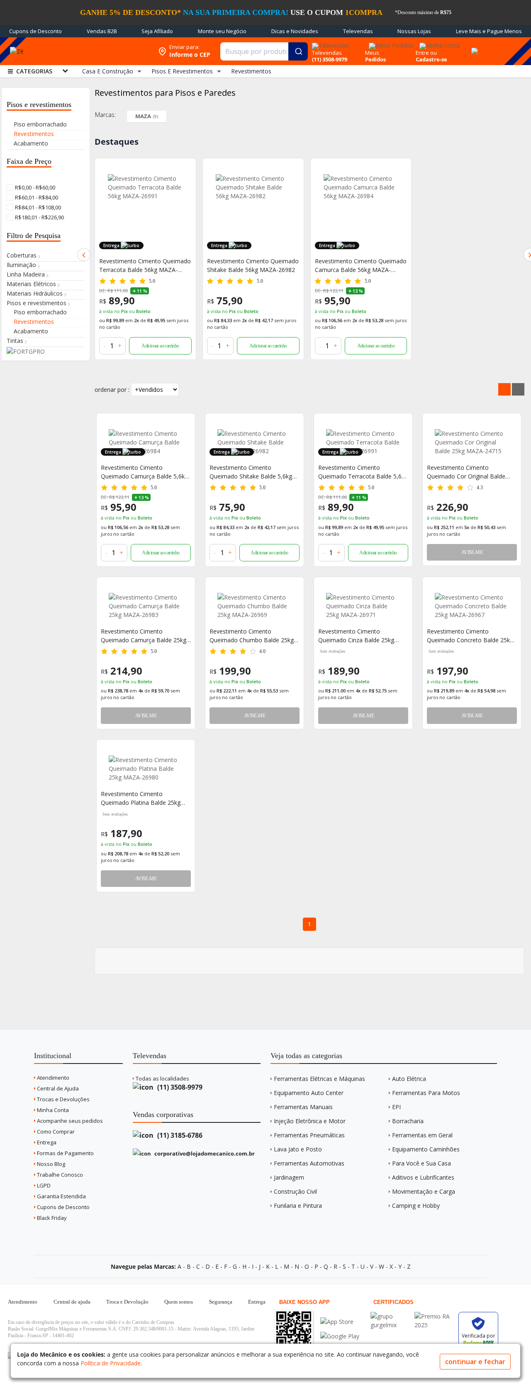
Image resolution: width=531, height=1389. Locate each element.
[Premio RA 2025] (434, 1316)
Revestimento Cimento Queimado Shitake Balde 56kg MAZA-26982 (253, 265)
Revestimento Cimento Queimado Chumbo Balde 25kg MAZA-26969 (251, 635)
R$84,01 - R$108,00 (37, 207)
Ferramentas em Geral (422, 1135)
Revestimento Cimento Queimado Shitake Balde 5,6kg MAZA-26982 (250, 472)
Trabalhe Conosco (59, 1174)
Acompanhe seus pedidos (69, 1120)
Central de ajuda (72, 1302)
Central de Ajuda (57, 1088)
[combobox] (264, 51)
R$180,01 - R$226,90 (39, 217)
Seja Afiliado (157, 31)
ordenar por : (112, 389)
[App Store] (339, 1321)
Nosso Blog (50, 1164)
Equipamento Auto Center (308, 1093)
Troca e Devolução (127, 1302)
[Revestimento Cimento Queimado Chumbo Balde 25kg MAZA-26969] (254, 606)
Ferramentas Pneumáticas (309, 1135)
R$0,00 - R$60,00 (34, 187)
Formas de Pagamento (65, 1153)
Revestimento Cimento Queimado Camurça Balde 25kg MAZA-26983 (143, 635)
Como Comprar (55, 1131)
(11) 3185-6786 (179, 1135)
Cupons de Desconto (35, 31)
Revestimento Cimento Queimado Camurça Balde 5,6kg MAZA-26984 (144, 472)
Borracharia (408, 1121)
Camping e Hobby (416, 1205)
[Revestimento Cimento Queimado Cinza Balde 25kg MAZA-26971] (363, 606)
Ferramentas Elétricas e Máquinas (319, 1079)
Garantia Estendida (61, 1196)
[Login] (438, 43)
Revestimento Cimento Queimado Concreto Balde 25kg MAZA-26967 (470, 635)
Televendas (358, 31)
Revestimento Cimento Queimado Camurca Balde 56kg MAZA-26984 (361, 265)
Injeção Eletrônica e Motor (310, 1121)
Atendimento (52, 1077)
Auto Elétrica (409, 1079)
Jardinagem (289, 1177)
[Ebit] (390, 1316)
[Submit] (298, 51)
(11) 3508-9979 (179, 1087)
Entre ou (426, 52)
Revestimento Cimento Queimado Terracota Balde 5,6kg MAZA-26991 (363, 472)
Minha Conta (52, 1110)
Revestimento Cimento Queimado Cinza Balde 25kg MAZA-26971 (356, 635)
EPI (396, 1107)
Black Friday (51, 1217)
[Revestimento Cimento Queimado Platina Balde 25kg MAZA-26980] (146, 768)
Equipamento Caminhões (426, 1149)
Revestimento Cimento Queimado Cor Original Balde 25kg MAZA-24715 (466, 472)
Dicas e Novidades (294, 31)
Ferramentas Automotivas (309, 1163)
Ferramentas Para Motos (426, 1093)
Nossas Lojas (414, 31)
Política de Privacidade (110, 1363)
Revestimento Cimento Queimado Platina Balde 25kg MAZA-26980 (140, 798)
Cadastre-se (431, 59)
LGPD (43, 1185)
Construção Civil (295, 1191)
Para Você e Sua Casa (421, 1163)
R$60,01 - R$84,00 (36, 197)
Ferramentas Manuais (303, 1107)
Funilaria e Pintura (298, 1205)
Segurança (220, 1302)
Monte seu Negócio (222, 31)
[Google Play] (339, 1336)
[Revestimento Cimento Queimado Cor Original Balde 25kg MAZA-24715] (472, 442)
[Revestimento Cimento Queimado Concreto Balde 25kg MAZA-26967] (472, 606)
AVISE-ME (471, 552)
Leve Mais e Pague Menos (489, 31)
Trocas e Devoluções (63, 1099)
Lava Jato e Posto (298, 1149)
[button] (83, 254)
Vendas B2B (102, 31)
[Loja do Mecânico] (93, 51)
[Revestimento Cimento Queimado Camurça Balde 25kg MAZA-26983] (146, 606)
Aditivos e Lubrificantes (423, 1177)
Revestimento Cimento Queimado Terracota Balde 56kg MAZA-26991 (145, 265)
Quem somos (178, 1302)
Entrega (46, 1142)
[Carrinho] (473, 46)
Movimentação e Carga (423, 1191)
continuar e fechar (475, 1361)
